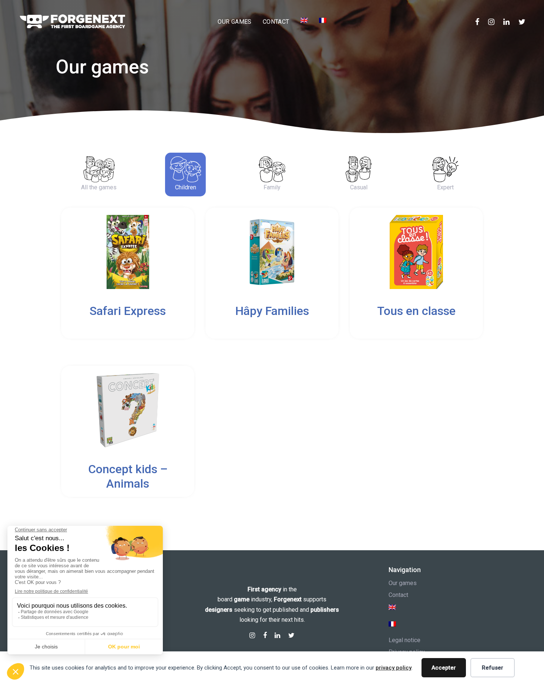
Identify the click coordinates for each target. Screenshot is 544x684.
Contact (398, 594)
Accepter (443, 667)
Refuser (492, 667)
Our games (403, 583)
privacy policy (394, 667)
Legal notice (404, 640)
